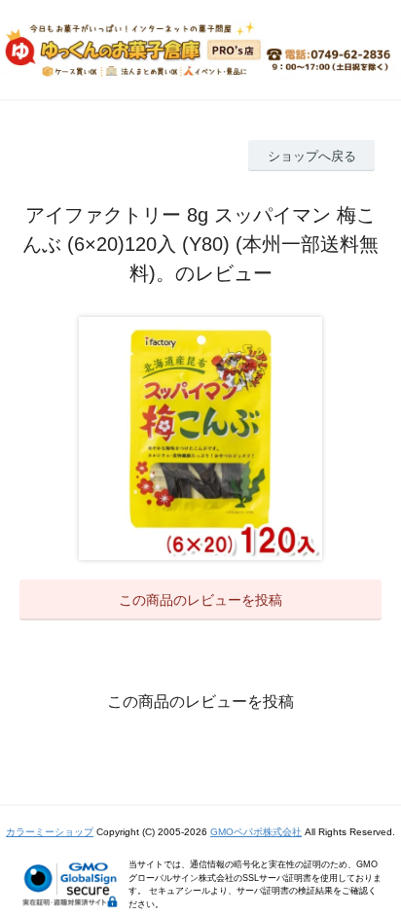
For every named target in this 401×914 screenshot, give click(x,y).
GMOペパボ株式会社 (256, 831)
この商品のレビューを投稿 (200, 600)
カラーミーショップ (49, 831)
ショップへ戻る (312, 156)
